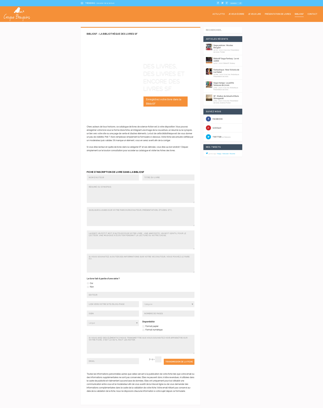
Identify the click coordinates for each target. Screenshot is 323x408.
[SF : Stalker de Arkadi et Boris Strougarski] (209, 98)
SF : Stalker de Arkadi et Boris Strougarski (226, 97)
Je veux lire (254, 14)
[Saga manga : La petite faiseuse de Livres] (209, 84)
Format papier (151, 326)
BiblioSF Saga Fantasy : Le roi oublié (226, 60)
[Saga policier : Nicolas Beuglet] (209, 47)
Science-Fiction (225, 103)
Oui (91, 283)
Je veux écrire (236, 14)
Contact (312, 14)
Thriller (222, 52)
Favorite (232, 154)
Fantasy (232, 63)
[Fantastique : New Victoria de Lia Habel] (209, 71)
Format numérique (154, 330)
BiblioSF (299, 14)
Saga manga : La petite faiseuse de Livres (223, 84)
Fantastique (235, 74)
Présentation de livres (278, 14)
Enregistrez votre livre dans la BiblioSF (163, 101)
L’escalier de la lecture (105, 3)
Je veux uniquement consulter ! (140, 164)
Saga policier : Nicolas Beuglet (223, 46)
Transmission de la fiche (179, 362)
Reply (219, 154)
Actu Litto (218, 14)
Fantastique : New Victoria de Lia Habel (226, 71)
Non (92, 287)
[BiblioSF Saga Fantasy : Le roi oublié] (209, 60)
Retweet (225, 154)
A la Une (227, 50)
